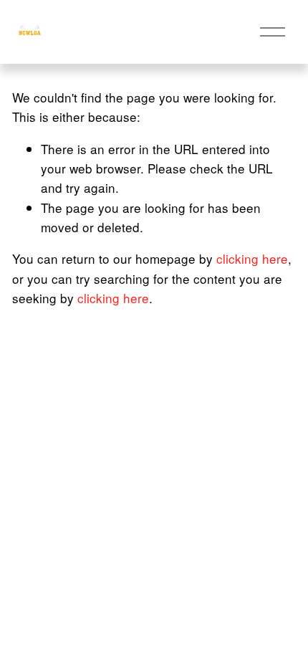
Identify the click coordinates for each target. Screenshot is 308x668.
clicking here (252, 258)
